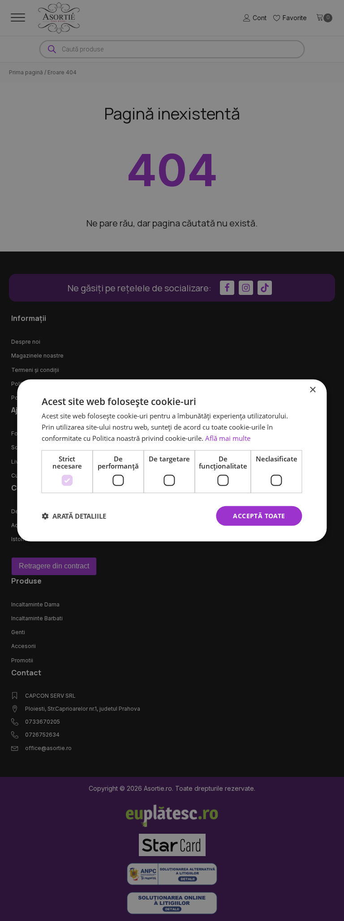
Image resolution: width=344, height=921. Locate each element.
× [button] (312, 390)
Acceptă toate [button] (259, 515)
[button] (74, 516)
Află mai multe (227, 438)
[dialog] (172, 460)
